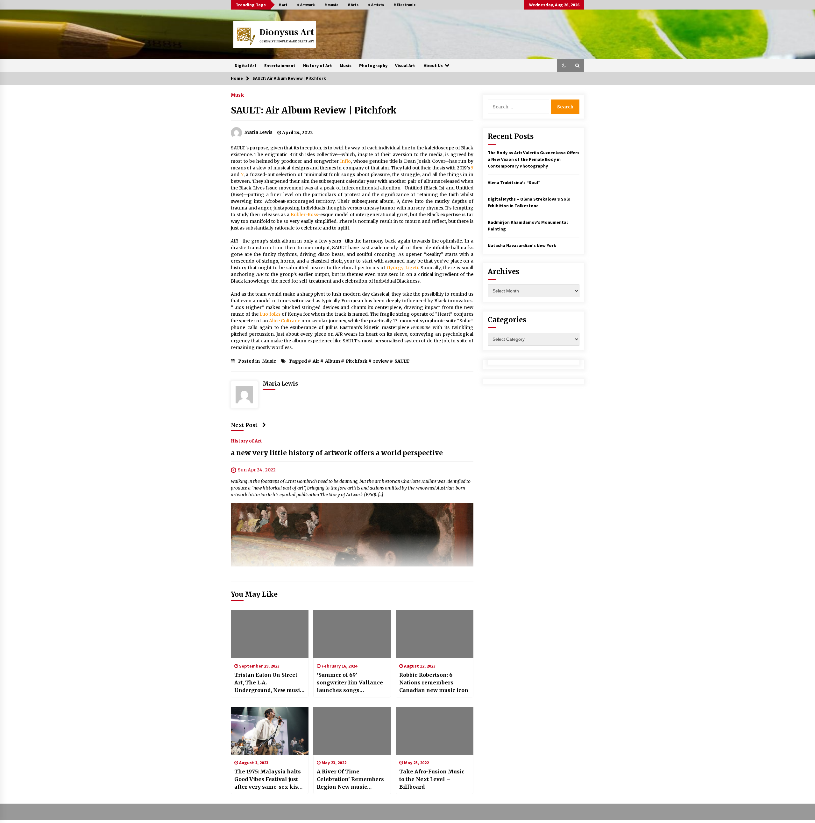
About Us (433, 65)
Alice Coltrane (284, 321)
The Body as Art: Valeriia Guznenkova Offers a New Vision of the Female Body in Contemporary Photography (533, 159)
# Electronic (404, 4)
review (381, 361)
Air (316, 361)
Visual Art (405, 65)
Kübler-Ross (304, 214)
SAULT (401, 361)
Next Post (244, 425)
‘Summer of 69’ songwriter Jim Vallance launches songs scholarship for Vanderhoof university (350, 683)
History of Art (317, 65)
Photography (373, 65)
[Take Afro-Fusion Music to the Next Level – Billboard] (434, 731)
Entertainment (279, 65)
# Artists (376, 4)
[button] (563, 65)
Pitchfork (356, 361)
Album (332, 361)
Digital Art (246, 65)
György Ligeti (402, 268)
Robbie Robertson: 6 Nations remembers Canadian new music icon (433, 682)
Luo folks (269, 314)
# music (331, 4)
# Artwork (306, 4)
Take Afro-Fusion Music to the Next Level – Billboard (431, 779)
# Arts (353, 4)
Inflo (345, 161)
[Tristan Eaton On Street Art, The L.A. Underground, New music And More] (269, 634)
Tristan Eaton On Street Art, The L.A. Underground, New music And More (268, 683)
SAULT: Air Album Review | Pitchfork (314, 110)
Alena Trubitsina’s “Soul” (514, 182)
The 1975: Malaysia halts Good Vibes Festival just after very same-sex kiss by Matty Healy (267, 779)
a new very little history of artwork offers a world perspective (337, 453)
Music (345, 65)
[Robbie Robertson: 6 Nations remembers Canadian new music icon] (434, 634)
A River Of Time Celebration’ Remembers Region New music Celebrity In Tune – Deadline (350, 779)
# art (283, 4)
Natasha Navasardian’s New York (522, 245)
